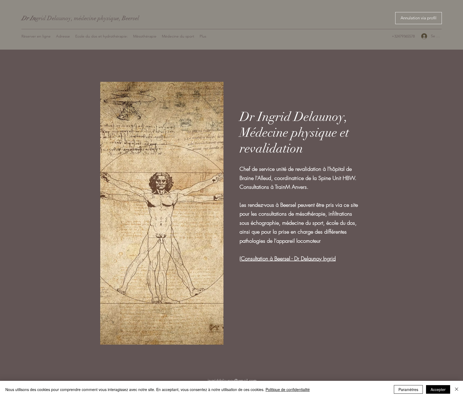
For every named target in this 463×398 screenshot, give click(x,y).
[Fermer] (456, 389)
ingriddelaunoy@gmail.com (232, 380)
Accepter (438, 389)
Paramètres (408, 389)
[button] (418, 18)
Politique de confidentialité (288, 389)
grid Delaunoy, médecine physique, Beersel (80, 18)
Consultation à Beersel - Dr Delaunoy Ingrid (288, 258)
